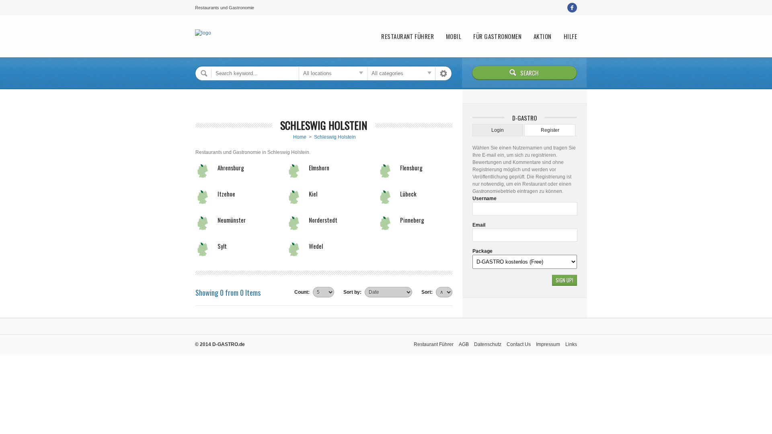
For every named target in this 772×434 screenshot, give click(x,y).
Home (299, 137)
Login (497, 130)
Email (478, 225)
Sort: (427, 292)
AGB (464, 344)
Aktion (543, 36)
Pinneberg (412, 219)
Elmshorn (319, 167)
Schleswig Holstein (335, 137)
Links (571, 344)
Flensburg (411, 167)
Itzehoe (226, 193)
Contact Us (519, 344)
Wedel (316, 246)
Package (482, 251)
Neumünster (232, 219)
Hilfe (570, 36)
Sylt (222, 246)
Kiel (313, 193)
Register (550, 130)
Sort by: (352, 292)
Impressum (548, 344)
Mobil (453, 36)
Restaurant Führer (407, 36)
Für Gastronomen (497, 36)
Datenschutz (487, 344)
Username (484, 198)
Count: (302, 292)
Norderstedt (323, 219)
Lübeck (408, 193)
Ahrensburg (231, 167)
